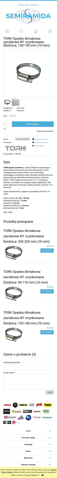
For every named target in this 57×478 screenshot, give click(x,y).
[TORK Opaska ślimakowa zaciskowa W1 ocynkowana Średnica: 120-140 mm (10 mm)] (15, 334)
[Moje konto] (35, 31)
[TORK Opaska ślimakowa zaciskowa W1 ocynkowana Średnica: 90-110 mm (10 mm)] (15, 293)
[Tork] (15, 148)
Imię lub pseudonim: (11, 362)
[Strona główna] (28, 16)
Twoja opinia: (9, 372)
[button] (7, 31)
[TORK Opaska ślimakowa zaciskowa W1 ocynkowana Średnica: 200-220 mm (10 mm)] (15, 253)
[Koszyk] (50, 31)
